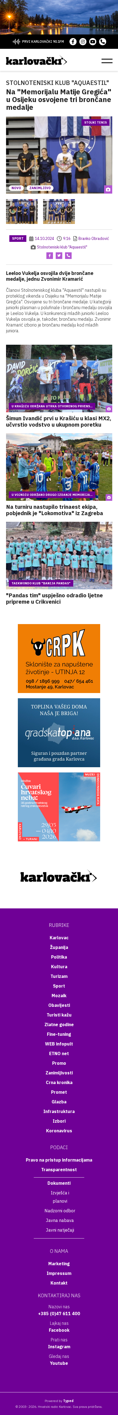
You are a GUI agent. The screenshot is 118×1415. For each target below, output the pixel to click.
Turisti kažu (59, 1015)
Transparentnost (59, 1169)
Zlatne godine (59, 1024)
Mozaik (59, 995)
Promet (59, 1092)
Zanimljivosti (59, 1073)
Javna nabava (60, 1220)
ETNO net (59, 1053)
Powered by (59, 1401)
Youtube (59, 1363)
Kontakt (59, 1283)
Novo (16, 188)
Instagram (59, 1346)
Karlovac (59, 937)
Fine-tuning (59, 1034)
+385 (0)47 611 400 (59, 1313)
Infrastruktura (59, 1111)
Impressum (59, 1273)
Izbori (59, 1121)
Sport (18, 238)
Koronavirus (59, 1130)
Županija (59, 947)
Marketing (59, 1263)
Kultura (59, 966)
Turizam (59, 976)
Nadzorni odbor (59, 1210)
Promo (59, 1063)
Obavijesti (59, 1005)
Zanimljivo (40, 188)
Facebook (59, 1330)
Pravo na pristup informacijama (59, 1160)
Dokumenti (59, 1183)
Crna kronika (59, 1082)
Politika (59, 957)
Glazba (59, 1101)
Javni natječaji (60, 1230)
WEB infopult (59, 1044)
